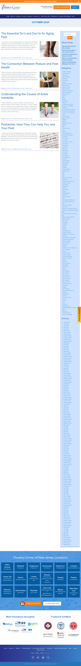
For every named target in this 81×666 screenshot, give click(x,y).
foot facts (64, 148)
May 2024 (65, 368)
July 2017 (65, 508)
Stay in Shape (65, 280)
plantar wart (65, 244)
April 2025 (66, 349)
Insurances (54, 16)
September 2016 (67, 525)
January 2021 (66, 436)
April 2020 (66, 452)
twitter (38, 657)
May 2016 (65, 532)
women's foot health (67, 314)
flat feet (64, 131)
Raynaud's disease (67, 258)
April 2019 (65, 472)
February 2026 (67, 332)
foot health (65, 154)
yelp (48, 657)
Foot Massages (66, 157)
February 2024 (67, 373)
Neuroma (64, 220)
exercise (64, 124)
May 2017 (65, 512)
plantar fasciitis (66, 242)
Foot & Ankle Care (66, 133)
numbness (64, 224)
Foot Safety (65, 164)
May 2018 (65, 491)
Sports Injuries (65, 275)
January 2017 (66, 518)
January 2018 (66, 498)
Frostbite (64, 167)
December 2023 (67, 377)
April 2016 (65, 534)
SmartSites (54, 664)
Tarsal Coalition (66, 289)
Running (64, 261)
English (74, 7)
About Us (12, 16)
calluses (64, 102)
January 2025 (66, 354)
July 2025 (65, 344)
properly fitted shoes (67, 256)
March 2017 (66, 515)
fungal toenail (65, 171)
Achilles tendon (66, 73)
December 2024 (67, 356)
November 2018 (67, 481)
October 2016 (66, 524)
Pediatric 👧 (36, 16)
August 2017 (66, 507)
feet (63, 130)
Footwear (64, 165)
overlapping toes (66, 230)
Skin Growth (65, 273)
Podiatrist (64, 246)
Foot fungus (65, 150)
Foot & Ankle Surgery (67, 135)
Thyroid (64, 295)
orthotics (64, 229)
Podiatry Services (26, 648)
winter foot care (66, 312)
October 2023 (66, 380)
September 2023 (67, 382)
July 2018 (65, 488)
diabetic (64, 121)
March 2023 (66, 392)
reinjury (64, 259)
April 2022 (66, 411)
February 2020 (67, 455)
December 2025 (67, 336)
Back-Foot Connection (67, 90)
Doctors (24, 16)
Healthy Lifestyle (66, 183)
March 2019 (66, 474)
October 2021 (66, 421)
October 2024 (66, 360)
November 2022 (67, 399)
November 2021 (67, 419)
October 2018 (66, 483)
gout (63, 174)
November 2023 (67, 378)
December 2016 (67, 520)
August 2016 (66, 527)
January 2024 (66, 375)
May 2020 (65, 450)
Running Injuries (66, 263)
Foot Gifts (64, 152)
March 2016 (66, 536)
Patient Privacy (40, 650)
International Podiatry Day (68, 200)
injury (63, 198)
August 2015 (66, 542)
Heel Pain (64, 188)
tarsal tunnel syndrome (68, 290)
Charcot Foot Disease (67, 106)
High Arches (65, 189)
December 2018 (67, 479)
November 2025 (67, 337)
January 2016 (66, 539)
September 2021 (67, 423)
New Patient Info (45, 16)
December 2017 (67, 500)
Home (8, 16)
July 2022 (65, 406)
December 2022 (67, 397)
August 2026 (66, 322)
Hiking (63, 191)
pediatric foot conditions (68, 234)
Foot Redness (65, 162)
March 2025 (66, 351)
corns (63, 114)
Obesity (64, 227)
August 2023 (66, 383)
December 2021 (67, 418)
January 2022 (66, 416)
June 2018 (66, 489)
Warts (63, 309)
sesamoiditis (65, 265)
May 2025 (65, 348)
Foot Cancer (65, 138)
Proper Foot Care (66, 253)
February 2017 (66, 517)
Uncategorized (66, 306)
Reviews (18, 16)
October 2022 (66, 401)
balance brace (65, 94)
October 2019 (66, 462)
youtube (43, 657)
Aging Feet (65, 75)
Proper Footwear (66, 254)
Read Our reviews (79, 314)
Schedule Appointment (62, 7)
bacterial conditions (67, 92)
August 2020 (66, 445)
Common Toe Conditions (68, 112)
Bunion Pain (65, 101)
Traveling (64, 304)
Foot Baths (65, 136)
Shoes (63, 268)
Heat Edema (65, 186)
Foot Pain (64, 159)
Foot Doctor (65, 145)
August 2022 (66, 404)
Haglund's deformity (67, 177)
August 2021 (66, 424)
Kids (63, 203)
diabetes (64, 119)
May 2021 (65, 430)
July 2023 (65, 385)
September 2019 (67, 464)
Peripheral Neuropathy (67, 239)
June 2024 (66, 366)
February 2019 (67, 476)
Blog (73, 16)
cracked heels (65, 116)
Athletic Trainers (66, 87)
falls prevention (66, 128)
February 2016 (67, 537)
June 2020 (66, 448)
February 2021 (67, 435)
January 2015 (66, 544)
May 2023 (65, 389)
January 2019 (66, 477)
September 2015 (67, 541)
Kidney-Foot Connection (68, 201)
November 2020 (67, 440)
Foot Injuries (65, 155)
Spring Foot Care (66, 277)
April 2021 (65, 431)
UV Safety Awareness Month (69, 307)
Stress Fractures (66, 282)
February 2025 (67, 353)
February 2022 (67, 414)
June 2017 (66, 510)
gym (63, 176)
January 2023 (66, 395)
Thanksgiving (65, 294)
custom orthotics (66, 118)
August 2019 (66, 465)
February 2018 (67, 496)
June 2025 (66, 346)
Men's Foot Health (66, 205)
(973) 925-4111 (48, 8)
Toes (63, 302)
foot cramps (65, 143)
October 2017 (66, 503)
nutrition (64, 225)
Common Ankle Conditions (68, 109)
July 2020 (65, 447)
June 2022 (66, 407)
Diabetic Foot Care (66, 123)
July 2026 (65, 324)
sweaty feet (65, 285)
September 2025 (67, 341)
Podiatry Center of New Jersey (24, 58)
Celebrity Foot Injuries (67, 104)
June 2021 (66, 428)
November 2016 (67, 522)
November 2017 (67, 501)
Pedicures (64, 236)
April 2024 (66, 370)
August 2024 (66, 363)
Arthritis (64, 82)
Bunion (64, 99)
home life (64, 195)
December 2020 (67, 438)
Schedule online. (51, 1)
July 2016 (65, 529)
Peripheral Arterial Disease (68, 237)
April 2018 (65, 493)
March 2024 (66, 372)
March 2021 (66, 433)
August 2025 (66, 342)
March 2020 (66, 454)
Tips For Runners (66, 297)
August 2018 (66, 486)
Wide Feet (64, 311)
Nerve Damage (66, 218)
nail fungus (65, 206)
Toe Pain (64, 299)
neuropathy (65, 222)
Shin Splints (65, 266)
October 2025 (66, 339)
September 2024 (67, 361)
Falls (63, 126)
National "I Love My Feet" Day (69, 208)
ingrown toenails (66, 196)
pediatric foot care (66, 232)
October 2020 (66, 442)
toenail (64, 300)
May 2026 (65, 327)
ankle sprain (65, 80)
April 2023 (66, 390)
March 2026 (66, 330)
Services (30, 16)
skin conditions (66, 271)
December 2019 (67, 459)
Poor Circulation (66, 249)
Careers (75, 648)
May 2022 (65, 409)
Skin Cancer (65, 270)
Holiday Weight (66, 193)
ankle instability (66, 77)
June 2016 (66, 530)
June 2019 (66, 469)
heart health (65, 184)
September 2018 (67, 484)
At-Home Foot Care (67, 83)
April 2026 (66, 329)
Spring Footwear (66, 278)
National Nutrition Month (68, 217)
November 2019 (67, 460)
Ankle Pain (64, 78)
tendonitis (64, 292)
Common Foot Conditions (68, 111)
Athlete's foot (65, 85)
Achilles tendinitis (66, 71)
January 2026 (66, 334)
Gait (63, 172)
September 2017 (67, 505)
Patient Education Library (60, 648)
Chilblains (64, 107)
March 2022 (66, 413)
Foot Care (64, 140)
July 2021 (65, 426)
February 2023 (67, 394)
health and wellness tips (68, 181)
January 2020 (66, 457)
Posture (64, 251)
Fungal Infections (66, 169)
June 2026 (66, 325)
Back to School (66, 89)
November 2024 (67, 358)
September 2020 (67, 443)
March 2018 (66, 495)
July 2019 (65, 467)
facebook (32, 657)
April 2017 (65, 513)
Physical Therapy (66, 241)
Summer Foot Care (67, 283)
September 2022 (67, 402)
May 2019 (65, 471)
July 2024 (65, 365)
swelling (64, 287)
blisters (64, 95)
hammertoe (65, 179)
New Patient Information (39, 648)
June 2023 (66, 387)
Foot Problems (65, 160)
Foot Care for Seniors (67, 142)
